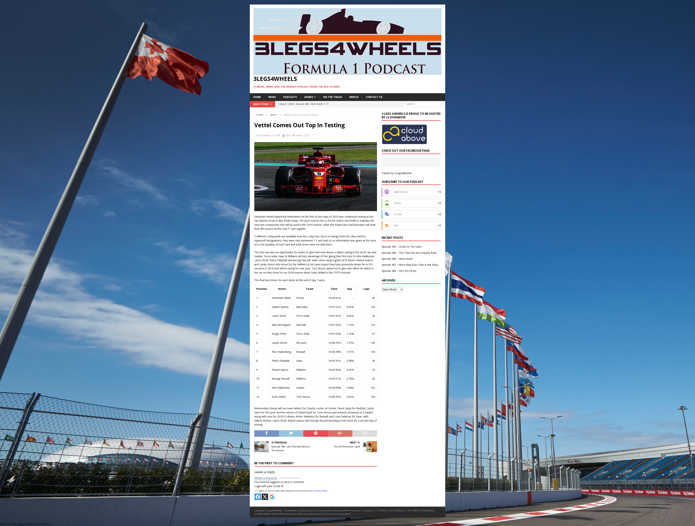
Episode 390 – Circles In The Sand (401, 246)
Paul (287, 135)
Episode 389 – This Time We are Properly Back (409, 252)
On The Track (332, 97)
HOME (257, 97)
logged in (275, 482)
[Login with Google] (272, 497)
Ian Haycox (43, 524)
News (272, 97)
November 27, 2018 (269, 135)
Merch (353, 97)
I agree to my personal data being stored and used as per (292, 490)
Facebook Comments (290, 477)
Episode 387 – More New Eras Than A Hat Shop (410, 264)
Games (308, 97)
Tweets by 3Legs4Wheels (397, 173)
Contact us (374, 97)
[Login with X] (265, 497)
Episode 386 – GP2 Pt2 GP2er (399, 271)
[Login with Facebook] (258, 497)
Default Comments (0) (265, 477)
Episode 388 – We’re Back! (397, 258)
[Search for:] (423, 104)
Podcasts (290, 97)
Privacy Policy (320, 490)
